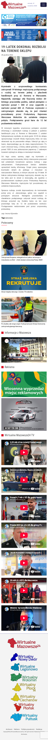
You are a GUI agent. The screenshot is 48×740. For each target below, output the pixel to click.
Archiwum (9, 729)
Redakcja (39, 729)
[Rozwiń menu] (43, 4)
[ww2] (24, 384)
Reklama (17, 729)
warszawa (9, 218)
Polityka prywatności (27, 729)
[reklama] (24, 414)
